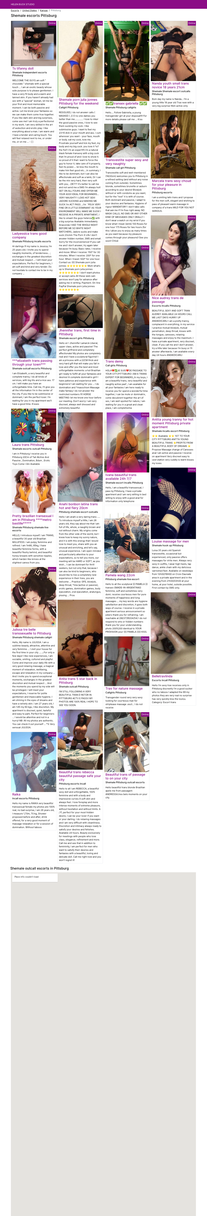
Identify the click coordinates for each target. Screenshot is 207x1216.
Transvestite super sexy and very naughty (126, 162)
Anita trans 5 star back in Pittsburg (78, 680)
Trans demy (114, 361)
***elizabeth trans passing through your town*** (32, 362)
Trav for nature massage (124, 688)
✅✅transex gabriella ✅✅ (126, 103)
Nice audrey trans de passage (168, 300)
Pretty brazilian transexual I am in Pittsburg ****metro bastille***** (32, 519)
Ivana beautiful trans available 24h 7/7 (120, 477)
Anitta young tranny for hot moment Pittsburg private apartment (172, 423)
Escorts (15, 10)
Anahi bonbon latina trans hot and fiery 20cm (78, 506)
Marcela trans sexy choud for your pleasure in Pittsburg (171, 184)
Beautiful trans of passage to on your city (125, 776)
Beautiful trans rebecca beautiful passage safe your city (80, 776)
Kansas (44, 10)
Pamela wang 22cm (120, 575)
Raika (16, 794)
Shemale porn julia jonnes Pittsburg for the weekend (78, 101)
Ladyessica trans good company (29, 235)
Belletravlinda (162, 676)
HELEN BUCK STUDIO (22, 4)
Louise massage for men (170, 541)
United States (29, 10)
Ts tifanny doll (22, 68)
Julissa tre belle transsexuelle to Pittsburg (31, 631)
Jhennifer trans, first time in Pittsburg (79, 332)
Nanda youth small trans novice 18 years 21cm (170, 85)
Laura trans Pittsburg (28, 445)
